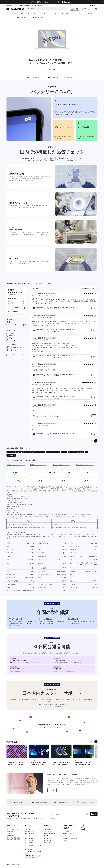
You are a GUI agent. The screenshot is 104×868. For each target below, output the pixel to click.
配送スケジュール (29, 833)
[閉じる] (102, 2)
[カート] (96, 9)
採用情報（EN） (10, 836)
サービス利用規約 (67, 831)
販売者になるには (48, 840)
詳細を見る (69, 114)
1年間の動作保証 (48, 831)
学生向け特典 (47, 838)
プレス (8, 833)
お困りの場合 (85, 9)
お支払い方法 (28, 849)
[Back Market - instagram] (7, 838)
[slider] (8, 326)
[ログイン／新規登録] (92, 9)
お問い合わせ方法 (29, 831)
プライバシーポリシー (68, 833)
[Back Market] (15, 9)
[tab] (28, 77)
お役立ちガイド (29, 838)
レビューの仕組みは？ (14, 311)
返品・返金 (28, 836)
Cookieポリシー (67, 836)
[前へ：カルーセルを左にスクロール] (91, 741)
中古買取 (46, 836)
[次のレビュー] (96, 441)
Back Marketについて (12, 829)
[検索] (28, 8)
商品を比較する (29, 842)
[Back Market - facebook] (15, 838)
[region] (52, 756)
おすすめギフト (29, 840)
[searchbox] (48, 8)
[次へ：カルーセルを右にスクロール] (96, 741)
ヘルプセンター (29, 829)
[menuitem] (25, 13)
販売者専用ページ (48, 842)
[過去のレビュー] (91, 441)
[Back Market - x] (18, 838)
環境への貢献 (9, 831)
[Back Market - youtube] (11, 838)
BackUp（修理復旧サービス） (52, 833)
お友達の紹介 (47, 829)
